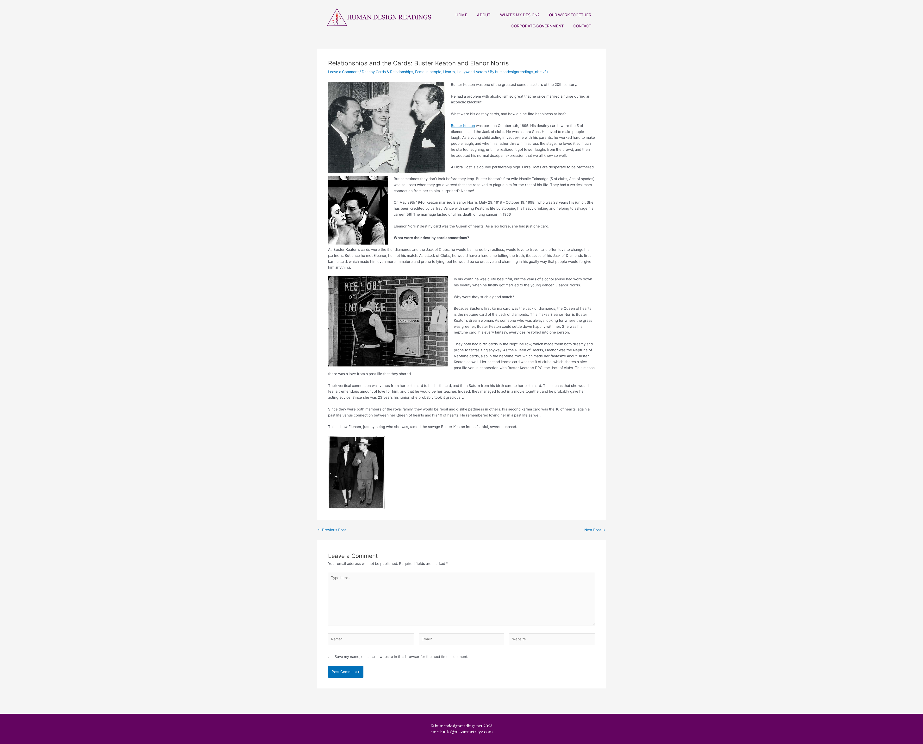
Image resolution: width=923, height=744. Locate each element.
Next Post (594, 530)
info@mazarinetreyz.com (468, 731)
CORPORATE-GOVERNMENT (537, 26)
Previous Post (332, 530)
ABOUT (483, 15)
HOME (461, 15)
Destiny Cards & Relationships (387, 71)
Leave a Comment (343, 71)
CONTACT (582, 26)
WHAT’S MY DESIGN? (519, 15)
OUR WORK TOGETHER (570, 15)
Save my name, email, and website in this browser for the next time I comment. (401, 656)
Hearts (449, 71)
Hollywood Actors (472, 71)
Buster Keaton (463, 125)
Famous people (428, 71)
